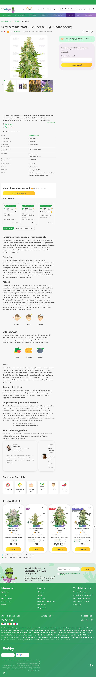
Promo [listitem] (70, 15)
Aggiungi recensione (19, 193)
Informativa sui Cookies (81, 601)
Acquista (13, 549)
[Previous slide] (2, 84)
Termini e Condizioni (80, 592)
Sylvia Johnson (51, 449)
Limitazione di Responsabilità (83, 595)
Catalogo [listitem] (32, 15)
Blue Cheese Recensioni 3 (24, 228)
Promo (3, 605)
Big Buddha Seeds (34, 135)
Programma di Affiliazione (46, 601)
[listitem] (81, 8)
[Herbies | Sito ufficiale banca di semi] (10, 10)
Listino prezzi (5, 601)
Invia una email (77, 65)
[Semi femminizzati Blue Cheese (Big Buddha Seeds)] (28, 56)
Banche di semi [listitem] (58, 15)
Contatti (40, 595)
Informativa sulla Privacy (81, 598)
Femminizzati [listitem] (6, 15)
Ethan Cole (16, 446)
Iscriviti (88, 569)
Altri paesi (46, 616)
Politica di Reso (6, 598)
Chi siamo (40, 592)
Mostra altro (51, 122)
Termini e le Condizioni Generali (70, 573)
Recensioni (41, 598)
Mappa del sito (42, 608)
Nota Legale (77, 605)
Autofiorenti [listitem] (20, 15)
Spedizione (5, 592)
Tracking (4, 595)
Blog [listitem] (79, 15)
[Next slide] (55, 84)
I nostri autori (41, 605)
